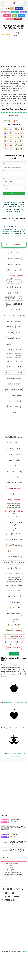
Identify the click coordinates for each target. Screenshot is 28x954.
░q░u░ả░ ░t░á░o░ (14, 384)
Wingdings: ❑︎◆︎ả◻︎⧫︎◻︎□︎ (14, 483)
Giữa (4, 178)
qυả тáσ (18, 350)
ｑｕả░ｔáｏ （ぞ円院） (14, 401)
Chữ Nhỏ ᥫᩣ (19, 8)
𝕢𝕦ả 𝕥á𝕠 (8, 270)
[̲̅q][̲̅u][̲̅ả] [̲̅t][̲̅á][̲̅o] (10, 437)
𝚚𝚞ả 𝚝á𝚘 (18, 344)
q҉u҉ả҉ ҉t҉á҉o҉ (20, 437)
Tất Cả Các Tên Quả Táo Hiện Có (12, 872)
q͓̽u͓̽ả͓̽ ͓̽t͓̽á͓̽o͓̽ (18, 477)
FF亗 (12, 8)
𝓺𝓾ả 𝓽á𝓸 (10, 264)
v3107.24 (24, 952)
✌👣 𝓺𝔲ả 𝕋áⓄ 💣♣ (14, 579)
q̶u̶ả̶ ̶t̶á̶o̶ (19, 448)
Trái (4, 171)
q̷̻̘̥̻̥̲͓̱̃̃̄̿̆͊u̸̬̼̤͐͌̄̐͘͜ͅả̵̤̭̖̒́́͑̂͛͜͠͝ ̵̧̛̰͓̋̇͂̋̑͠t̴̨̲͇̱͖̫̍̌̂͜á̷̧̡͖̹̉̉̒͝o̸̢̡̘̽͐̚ (8, 304)
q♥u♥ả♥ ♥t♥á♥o (14, 471)
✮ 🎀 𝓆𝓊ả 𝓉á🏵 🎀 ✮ (14, 505)
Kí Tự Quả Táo (8, 865)
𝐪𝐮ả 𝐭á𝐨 (18, 332)
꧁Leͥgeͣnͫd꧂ (14, 834)
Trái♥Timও (7, 15)
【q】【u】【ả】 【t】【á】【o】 (14, 367)
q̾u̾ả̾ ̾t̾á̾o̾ (14, 465)
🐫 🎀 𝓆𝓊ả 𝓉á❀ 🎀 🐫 (14, 648)
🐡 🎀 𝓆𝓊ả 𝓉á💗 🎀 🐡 (14, 488)
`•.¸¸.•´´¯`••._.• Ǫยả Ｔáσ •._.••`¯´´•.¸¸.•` (14, 619)
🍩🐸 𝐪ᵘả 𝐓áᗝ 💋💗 (14, 631)
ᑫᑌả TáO (18, 443)
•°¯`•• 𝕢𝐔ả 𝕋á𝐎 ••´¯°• (14, 591)
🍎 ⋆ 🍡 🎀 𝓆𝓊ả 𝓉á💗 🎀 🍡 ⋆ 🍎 (14, 637)
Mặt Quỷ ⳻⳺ (23, 12)
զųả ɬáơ (18, 327)
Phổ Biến (11, 821)
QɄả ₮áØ (18, 355)
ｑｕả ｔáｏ (18, 270)
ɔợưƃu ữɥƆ (18, 18)
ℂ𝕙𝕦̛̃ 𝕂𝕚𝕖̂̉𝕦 (21, 15)
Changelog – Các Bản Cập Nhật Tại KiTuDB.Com (18, 841)
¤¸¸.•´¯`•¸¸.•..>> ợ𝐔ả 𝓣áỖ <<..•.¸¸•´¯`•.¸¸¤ (14, 523)
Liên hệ (10, 941)
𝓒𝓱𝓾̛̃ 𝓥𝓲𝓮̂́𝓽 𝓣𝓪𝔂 (9, 18)
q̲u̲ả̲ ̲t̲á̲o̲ (10, 460)
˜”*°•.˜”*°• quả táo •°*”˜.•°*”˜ (14, 412)
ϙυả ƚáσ (9, 321)
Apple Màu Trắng (21, 702)
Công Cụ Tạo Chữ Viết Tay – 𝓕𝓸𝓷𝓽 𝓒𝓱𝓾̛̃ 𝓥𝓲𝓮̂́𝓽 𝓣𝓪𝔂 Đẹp (18, 827)
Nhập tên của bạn (8, 164)
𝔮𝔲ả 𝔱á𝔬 (10, 253)
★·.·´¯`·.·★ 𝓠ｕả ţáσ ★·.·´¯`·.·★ (14, 574)
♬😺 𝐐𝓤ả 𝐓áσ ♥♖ (14, 608)
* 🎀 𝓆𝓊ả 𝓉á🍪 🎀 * (14, 500)
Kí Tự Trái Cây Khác (9, 867)
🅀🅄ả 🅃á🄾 (10, 298)
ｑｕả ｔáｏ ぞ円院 (14, 395)
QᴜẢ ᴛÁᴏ (10, 281)
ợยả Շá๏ (21, 315)
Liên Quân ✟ (15, 12)
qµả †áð (9, 355)
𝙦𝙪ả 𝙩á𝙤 (9, 344)
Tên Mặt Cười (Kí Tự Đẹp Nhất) (12, 870)
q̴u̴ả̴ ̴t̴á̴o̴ (10, 454)
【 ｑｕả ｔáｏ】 (14, 406)
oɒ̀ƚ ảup (20, 298)
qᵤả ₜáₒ (10, 310)
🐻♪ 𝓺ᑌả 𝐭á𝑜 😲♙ (14, 596)
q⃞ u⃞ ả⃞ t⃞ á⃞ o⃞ (14, 293)
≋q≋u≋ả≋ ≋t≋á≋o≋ (14, 378)
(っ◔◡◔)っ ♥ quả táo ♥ (14, 389)
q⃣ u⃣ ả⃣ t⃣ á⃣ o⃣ (14, 287)
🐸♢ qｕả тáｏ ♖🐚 (14, 557)
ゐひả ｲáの (19, 361)
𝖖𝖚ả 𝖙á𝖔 (18, 253)
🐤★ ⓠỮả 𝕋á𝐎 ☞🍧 (14, 534)
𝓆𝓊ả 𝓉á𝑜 (18, 264)
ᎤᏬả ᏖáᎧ (10, 327)
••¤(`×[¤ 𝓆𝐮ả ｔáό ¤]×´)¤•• (14, 539)
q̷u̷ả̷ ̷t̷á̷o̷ (18, 454)
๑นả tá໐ (10, 332)
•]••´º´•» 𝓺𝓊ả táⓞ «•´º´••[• (14, 517)
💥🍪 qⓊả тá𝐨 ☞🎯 (14, 545)
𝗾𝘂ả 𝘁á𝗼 (10, 338)
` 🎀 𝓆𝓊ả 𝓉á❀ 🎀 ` (14, 494)
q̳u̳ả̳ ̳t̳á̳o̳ (18, 460)
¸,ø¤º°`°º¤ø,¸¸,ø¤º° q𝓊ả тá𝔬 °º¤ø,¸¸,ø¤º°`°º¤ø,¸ (14, 585)
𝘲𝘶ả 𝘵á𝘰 (18, 338)
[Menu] (2, 3)
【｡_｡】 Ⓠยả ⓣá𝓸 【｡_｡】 (14, 568)
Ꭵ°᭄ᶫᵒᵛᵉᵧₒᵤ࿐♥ (15, 819)
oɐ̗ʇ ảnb (18, 281)
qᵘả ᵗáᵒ (18, 310)
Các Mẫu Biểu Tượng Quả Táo (11, 863)
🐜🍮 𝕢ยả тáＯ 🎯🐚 (14, 613)
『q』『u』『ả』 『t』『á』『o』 (14, 373)
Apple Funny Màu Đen (14, 754)
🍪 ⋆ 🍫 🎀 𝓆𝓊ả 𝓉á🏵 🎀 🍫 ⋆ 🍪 (14, 511)
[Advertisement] (14, 51)
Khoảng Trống (5, 12)
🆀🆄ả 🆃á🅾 (18, 304)
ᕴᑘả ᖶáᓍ (10, 448)
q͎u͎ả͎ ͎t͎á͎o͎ (10, 477)
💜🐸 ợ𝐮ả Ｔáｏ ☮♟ (14, 551)
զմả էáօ (9, 443)
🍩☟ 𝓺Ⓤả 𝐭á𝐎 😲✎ (14, 625)
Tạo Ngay (14, 193)
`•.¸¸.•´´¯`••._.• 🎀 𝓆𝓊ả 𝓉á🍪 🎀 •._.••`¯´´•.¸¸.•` (14, 276)
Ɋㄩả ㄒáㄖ (9, 361)
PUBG (14, 15)
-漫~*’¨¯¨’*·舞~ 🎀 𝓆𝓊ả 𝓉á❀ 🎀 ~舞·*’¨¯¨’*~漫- (14, 642)
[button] (14, 760)
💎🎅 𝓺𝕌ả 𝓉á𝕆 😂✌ (14, 602)
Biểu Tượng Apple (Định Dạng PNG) (13, 874)
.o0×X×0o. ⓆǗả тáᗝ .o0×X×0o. (14, 562)
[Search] (25, 3)
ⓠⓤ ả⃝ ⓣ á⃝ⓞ (9, 315)
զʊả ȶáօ (18, 321)
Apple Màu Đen (10, 702)
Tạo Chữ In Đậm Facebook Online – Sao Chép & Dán (18, 850)
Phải (4, 185)
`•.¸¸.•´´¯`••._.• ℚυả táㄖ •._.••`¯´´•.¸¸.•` (14, 528)
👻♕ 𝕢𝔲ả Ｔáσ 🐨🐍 (14, 258)
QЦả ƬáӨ (10, 350)
